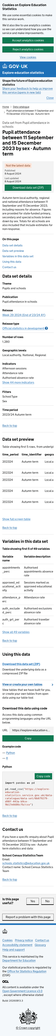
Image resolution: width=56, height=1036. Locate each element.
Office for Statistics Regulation (26, 971)
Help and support (13, 949)
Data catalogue (21, 106)
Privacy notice (24, 940)
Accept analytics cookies (28, 40)
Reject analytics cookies (28, 49)
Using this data (11, 261)
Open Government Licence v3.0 (22, 991)
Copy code (43, 776)
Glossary (40, 945)
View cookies (28, 57)
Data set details (12, 245)
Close (50, 98)
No (49, 901)
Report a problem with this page (28, 917)
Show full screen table (16, 519)
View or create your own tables (22, 684)
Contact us (9, 267)
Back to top (9, 425)
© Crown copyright (28, 1028)
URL (5, 730)
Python (10, 753)
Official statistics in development (25, 328)
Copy (28, 738)
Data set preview (13, 251)
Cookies (7, 940)
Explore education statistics (23, 73)
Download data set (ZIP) (28, 187)
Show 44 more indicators (18, 382)
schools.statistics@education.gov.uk (26, 863)
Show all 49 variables (16, 632)
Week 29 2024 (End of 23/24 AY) (23, 315)
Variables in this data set (17, 256)
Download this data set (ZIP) (21, 664)
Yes (34, 901)
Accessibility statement (17, 945)
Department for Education (19, 960)
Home (5, 106)
